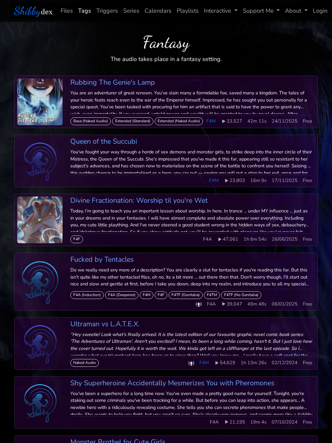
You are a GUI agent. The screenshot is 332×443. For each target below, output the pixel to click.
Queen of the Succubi (103, 141)
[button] (199, 304)
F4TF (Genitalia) (186, 294)
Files (67, 11)
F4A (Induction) (87, 294)
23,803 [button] (237, 180)
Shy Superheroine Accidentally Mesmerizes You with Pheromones (172, 383)
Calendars (158, 11)
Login (320, 11)
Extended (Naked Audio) (179, 121)
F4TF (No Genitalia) (241, 294)
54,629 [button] (227, 362)
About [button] (293, 11)
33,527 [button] (234, 121)
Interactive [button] (217, 11)
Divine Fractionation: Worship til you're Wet (139, 200)
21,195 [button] (237, 422)
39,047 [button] (234, 304)
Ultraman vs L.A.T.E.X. (105, 324)
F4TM (212, 294)
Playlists (188, 11)
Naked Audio (84, 362)
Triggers (107, 11)
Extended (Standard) (132, 121)
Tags (84, 11)
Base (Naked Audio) (90, 121)
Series (131, 11)
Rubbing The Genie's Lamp (112, 82)
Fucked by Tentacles (102, 259)
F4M (146, 294)
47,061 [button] (230, 239)
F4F (76, 239)
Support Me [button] (258, 11)
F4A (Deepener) (122, 294)
